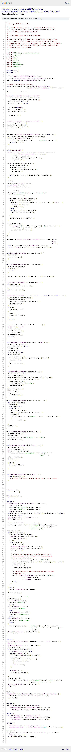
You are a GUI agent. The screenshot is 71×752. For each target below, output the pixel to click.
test (57, 11)
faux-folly (38, 9)
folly (52, 11)
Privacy (16, 749)
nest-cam (21, 9)
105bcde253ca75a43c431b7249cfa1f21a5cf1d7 (20, 11)
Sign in (67, 3)
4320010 (29, 9)
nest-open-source (9, 9)
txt (63, 749)
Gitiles (11, 749)
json (67, 749)
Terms (21, 749)
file (39, 18)
